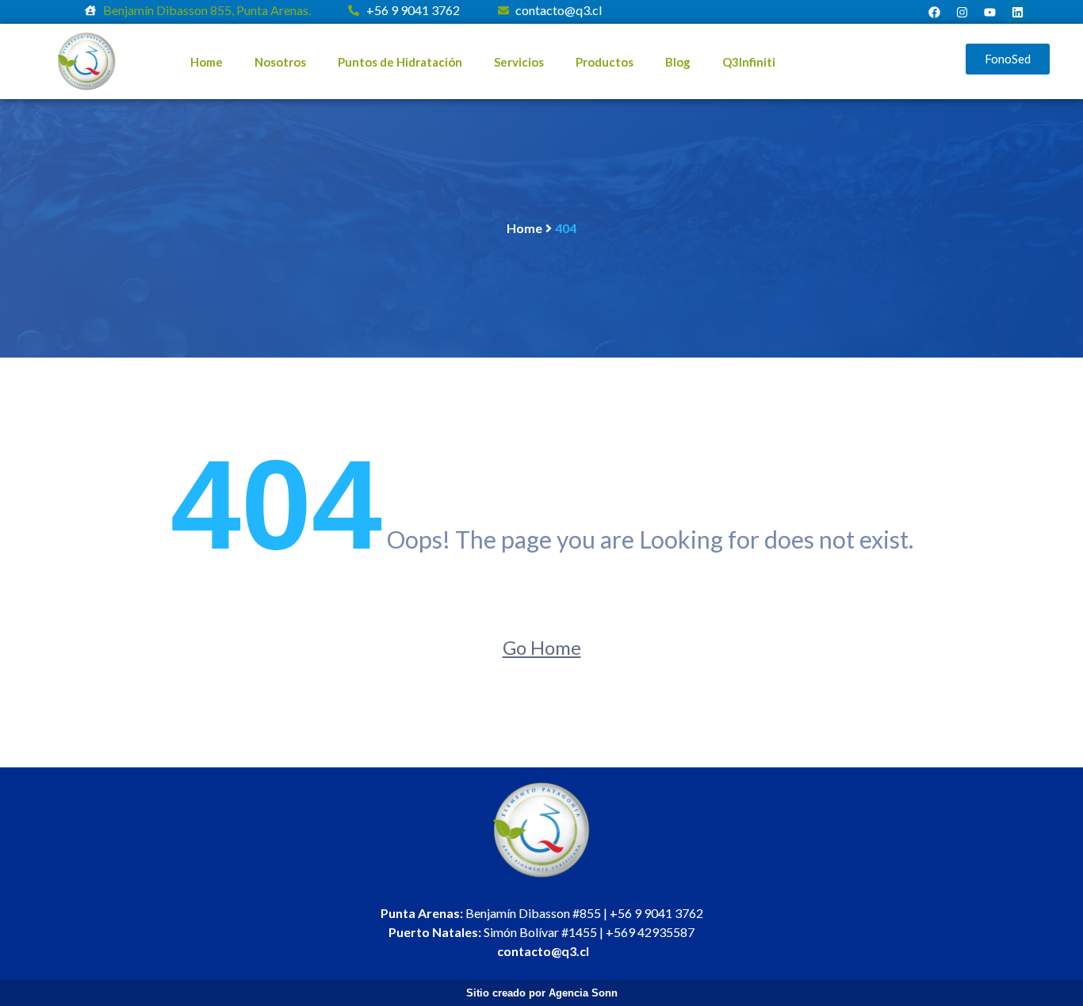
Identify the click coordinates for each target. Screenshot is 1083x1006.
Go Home (542, 647)
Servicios (519, 62)
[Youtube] (989, 12)
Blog (678, 62)
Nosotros (280, 62)
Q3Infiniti (748, 62)
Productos (604, 62)
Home (206, 62)
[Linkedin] (1017, 12)
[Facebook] (934, 12)
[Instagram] (962, 12)
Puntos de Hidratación (400, 62)
